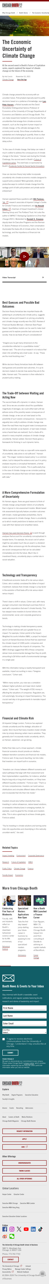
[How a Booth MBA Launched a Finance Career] (40, 900)
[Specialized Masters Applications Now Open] (24, 900)
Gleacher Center (19, 1194)
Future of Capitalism (18, 862)
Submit (10, 1052)
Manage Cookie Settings (23, 1269)
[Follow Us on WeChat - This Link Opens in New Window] (12, 1236)
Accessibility (6, 1272)
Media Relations (27, 1117)
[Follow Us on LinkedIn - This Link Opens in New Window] (33, 1229)
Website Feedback (23, 1272)
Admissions (22, 955)
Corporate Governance (36, 855)
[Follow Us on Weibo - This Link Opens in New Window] (4, 1236)
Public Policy (7, 868)
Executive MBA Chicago (10, 1203)
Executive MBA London (27, 1203)
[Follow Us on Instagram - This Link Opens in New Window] (12, 1229)
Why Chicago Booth (8, 13)
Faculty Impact (7, 875)
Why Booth (5, 1095)
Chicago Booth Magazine (10, 1121)
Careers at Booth (13, 1117)
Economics (19, 875)
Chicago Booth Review (28, 1121)
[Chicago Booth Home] (12, 5)
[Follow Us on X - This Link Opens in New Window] (19, 1229)
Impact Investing (8, 855)
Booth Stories (23, 13)
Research (5, 862)
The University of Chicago (10, 1266)
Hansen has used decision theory (15, 533)
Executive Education (31, 1095)
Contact (10, 1259)
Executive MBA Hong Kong (10, 1207)
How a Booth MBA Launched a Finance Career (40, 913)
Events (12, 1108)
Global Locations (10, 1188)
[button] (24, 277)
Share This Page (22, 79)
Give (23, 1147)
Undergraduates (24, 1163)
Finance (30, 868)
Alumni (4, 1108)
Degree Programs (17, 1095)
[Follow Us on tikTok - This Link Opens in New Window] (40, 1229)
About (4, 1117)
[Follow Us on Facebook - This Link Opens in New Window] (4, 1229)
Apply (24, 1139)
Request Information (24, 1131)
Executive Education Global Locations (14, 1216)
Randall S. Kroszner (35, 219)
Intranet (28, 1266)
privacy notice (29, 1063)
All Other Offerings (24, 1179)
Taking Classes (24, 1171)
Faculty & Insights (8, 1099)
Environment (21, 855)
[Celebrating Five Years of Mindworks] (8, 900)
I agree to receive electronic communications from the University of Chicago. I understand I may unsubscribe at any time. (26, 1042)
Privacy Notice (7, 1269)
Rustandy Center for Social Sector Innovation (26, 166)
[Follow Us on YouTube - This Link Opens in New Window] (26, 1229)
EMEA (30, 862)
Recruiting (19, 1108)
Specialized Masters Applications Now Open (23, 913)
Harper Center (6, 1194)
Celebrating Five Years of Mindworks (8, 911)
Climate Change (8, 79)
